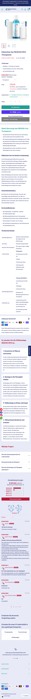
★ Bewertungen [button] (29, 351)
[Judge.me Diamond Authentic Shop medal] (11, 508)
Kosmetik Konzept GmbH (8, 58)
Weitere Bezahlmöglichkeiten (15, 116)
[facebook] (1, 412)
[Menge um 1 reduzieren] (11, 101)
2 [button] (13, 606)
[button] (5, 75)
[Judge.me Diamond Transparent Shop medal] (19, 508)
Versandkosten (13, 89)
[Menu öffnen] (2, 9)
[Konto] (25, 9)
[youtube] (1, 409)
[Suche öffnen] (22, 9)
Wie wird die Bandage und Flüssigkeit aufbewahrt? (12, 468)
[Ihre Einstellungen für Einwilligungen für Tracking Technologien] (2, 696)
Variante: (7, 76)
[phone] (1, 418)
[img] (5, 521)
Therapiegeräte (8, 632)
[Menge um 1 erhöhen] (19, 101)
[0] (28, 9)
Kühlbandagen (15, 637)
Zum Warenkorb (15, 107)
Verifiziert (14, 513)
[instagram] (1, 415)
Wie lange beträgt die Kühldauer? (11, 462)
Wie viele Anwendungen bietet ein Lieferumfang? (11, 455)
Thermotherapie (22, 632)
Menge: (3, 101)
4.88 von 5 (19, 483)
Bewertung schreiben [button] (15, 499)
